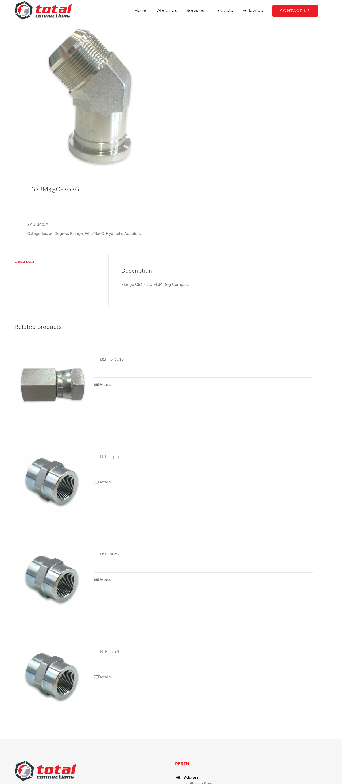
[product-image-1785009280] (90, 96)
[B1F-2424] (52, 482)
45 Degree (58, 233)
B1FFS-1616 (112, 359)
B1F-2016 (109, 651)
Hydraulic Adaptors (123, 233)
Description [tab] (25, 261)
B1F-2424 (109, 456)
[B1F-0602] (52, 580)
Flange (76, 233)
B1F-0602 (110, 554)
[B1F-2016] (52, 677)
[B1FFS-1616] (52, 385)
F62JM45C (94, 233)
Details (104, 384)
